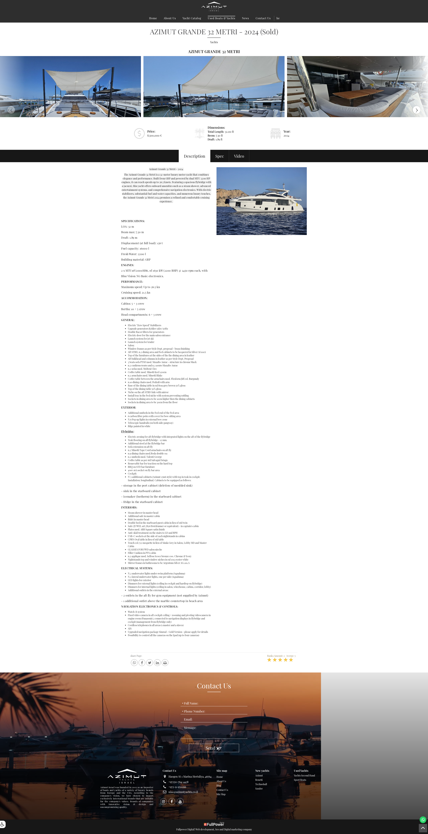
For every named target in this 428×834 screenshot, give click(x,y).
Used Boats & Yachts (221, 18)
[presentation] (12, 109)
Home (153, 18)
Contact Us (263, 18)
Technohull (261, 784)
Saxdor (259, 788)
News (245, 18)
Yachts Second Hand (304, 775)
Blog (219, 785)
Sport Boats (300, 779)
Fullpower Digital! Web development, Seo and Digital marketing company (214, 829)
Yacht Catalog (192, 18)
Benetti (259, 779)
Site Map (221, 794)
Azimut (259, 775)
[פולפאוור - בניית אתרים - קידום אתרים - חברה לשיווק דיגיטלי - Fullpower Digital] (214, 823)
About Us (170, 18)
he (278, 18)
